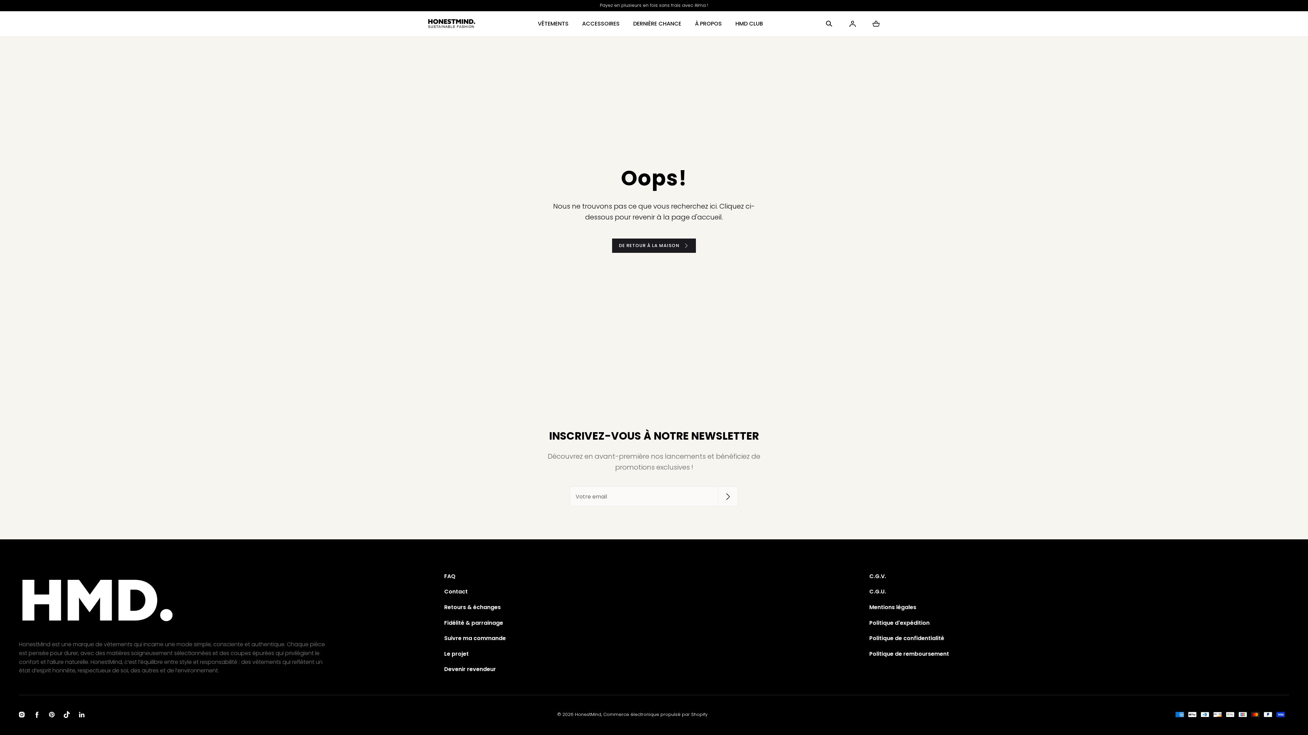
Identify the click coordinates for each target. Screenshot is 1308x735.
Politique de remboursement (909, 654)
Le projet (456, 654)
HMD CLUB (749, 24)
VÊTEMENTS (553, 24)
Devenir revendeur (470, 669)
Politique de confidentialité (906, 638)
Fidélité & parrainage (473, 623)
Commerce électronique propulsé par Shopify (655, 714)
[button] (829, 24)
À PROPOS (708, 24)
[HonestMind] (452, 23)
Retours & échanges (472, 607)
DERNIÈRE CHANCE (657, 24)
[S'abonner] (728, 496)
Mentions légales (892, 607)
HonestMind (588, 714)
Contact (456, 591)
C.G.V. (877, 576)
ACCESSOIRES (601, 24)
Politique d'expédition (899, 623)
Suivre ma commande (475, 638)
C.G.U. (877, 591)
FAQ (449, 576)
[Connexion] (852, 24)
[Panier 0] (876, 24)
